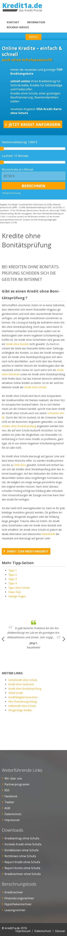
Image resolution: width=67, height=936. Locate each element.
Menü (33, 37)
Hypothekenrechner (18, 904)
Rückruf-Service (18, 27)
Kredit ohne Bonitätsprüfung (24, 688)
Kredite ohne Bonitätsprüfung (19, 426)
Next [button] (64, 639)
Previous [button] (3, 639)
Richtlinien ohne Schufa (20, 856)
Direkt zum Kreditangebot (28, 551)
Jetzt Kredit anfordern (34, 124)
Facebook (10, 796)
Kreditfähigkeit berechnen (23, 697)
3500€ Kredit (15, 693)
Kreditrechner (13, 892)
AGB (7, 808)
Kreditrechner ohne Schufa (22, 874)
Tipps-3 (12, 579)
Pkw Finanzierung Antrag (22, 701)
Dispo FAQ (14, 592)
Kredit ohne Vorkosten (21, 684)
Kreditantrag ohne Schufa (21, 838)
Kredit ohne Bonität (17, 344)
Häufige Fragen (17, 596)
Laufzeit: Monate (15, 155)
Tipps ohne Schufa (19, 587)
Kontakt (13, 22)
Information (36, 22)
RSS (6, 790)
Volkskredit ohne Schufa (22, 706)
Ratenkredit (48, 534)
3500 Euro (20, 465)
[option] (33, 634)
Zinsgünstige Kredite (20, 710)
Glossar (60, 931)
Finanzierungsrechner (19, 898)
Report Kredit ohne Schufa (22, 862)
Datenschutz (12, 814)
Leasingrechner (15, 910)
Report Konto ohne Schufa (22, 868)
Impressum (12, 820)
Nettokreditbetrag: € (19, 142)
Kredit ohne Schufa (35, 387)
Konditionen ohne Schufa (21, 850)
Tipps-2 (12, 574)
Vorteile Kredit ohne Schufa (22, 844)
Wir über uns (13, 778)
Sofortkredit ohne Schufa (22, 680)
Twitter (9, 802)
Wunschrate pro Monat (17, 169)
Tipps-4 (12, 583)
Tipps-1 (12, 570)
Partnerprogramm (16, 784)
